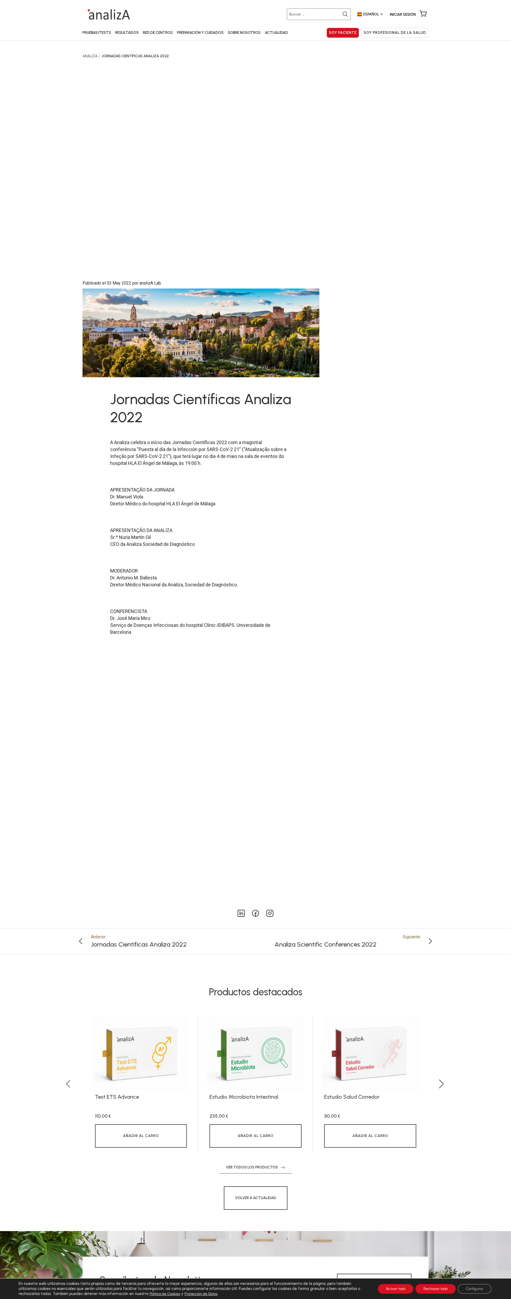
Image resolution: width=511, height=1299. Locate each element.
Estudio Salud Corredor (352, 1097)
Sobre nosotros (244, 32)
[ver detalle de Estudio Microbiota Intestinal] (255, 1053)
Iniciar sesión (403, 14)
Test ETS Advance (117, 1097)
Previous (69, 1084)
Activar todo (395, 1288)
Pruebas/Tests (97, 32)
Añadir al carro (141, 1136)
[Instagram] (241, 912)
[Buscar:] (320, 14)
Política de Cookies (165, 1294)
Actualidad (276, 32)
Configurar (474, 1288)
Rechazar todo (435, 1288)
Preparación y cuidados (200, 32)
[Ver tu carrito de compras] (423, 14)
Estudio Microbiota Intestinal (243, 1097)
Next (441, 1084)
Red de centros (158, 32)
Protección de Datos (200, 1294)
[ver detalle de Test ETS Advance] (141, 1053)
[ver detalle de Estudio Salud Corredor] (370, 1053)
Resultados (127, 32)
